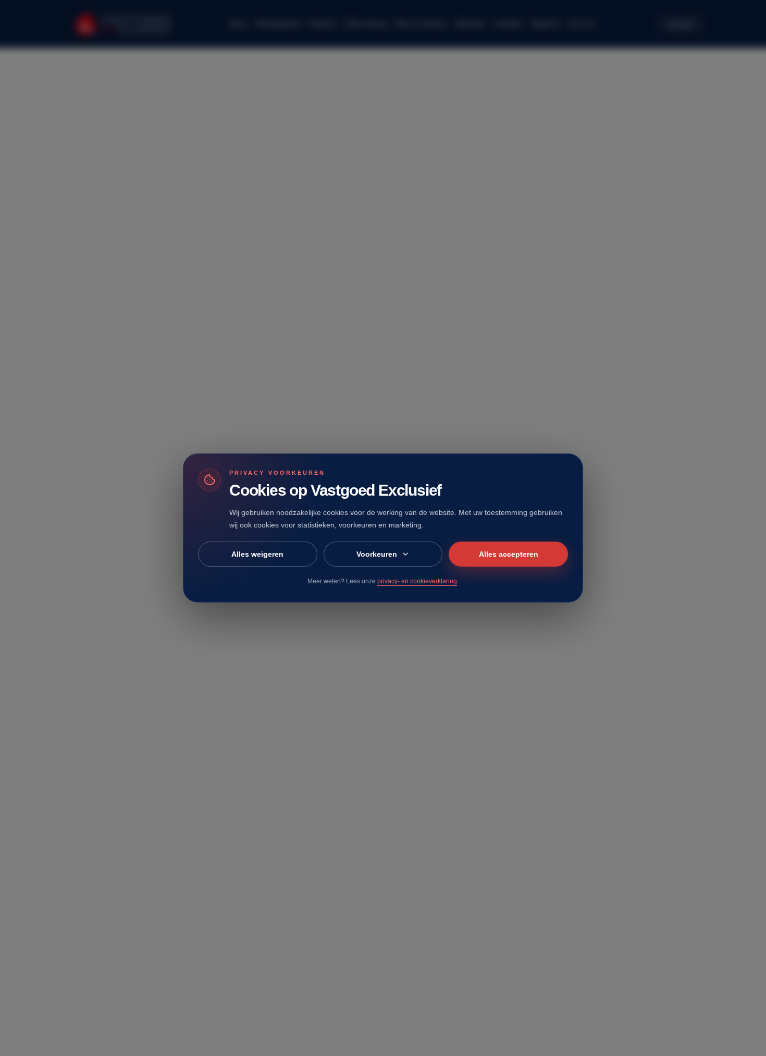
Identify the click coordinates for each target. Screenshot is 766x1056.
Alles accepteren (508, 554)
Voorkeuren (376, 554)
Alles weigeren (257, 554)
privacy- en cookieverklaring (417, 581)
